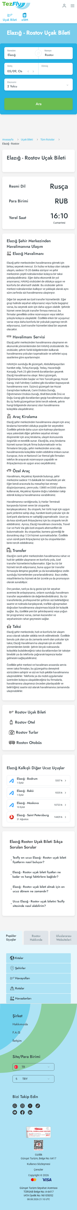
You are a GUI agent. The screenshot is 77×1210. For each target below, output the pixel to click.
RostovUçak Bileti (30, 712)
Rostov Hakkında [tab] (36, 938)
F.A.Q (16, 1032)
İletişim (17, 1041)
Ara (38, 104)
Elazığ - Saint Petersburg (33, 815)
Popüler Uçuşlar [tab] (11, 938)
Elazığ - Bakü (25, 791)
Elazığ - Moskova (28, 803)
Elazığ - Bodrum (27, 779)
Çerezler (38, 1169)
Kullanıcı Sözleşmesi (38, 1163)
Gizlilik (38, 1154)
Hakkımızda (20, 1024)
